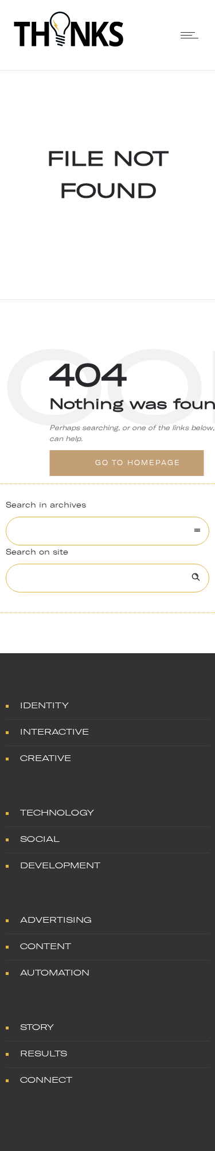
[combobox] (107, 531)
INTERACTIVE (54, 732)
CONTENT (45, 946)
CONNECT (46, 1080)
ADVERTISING (56, 920)
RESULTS (43, 1054)
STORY (37, 1027)
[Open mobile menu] (192, 35)
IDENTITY (44, 706)
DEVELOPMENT (60, 866)
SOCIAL (40, 839)
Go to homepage (138, 463)
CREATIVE (45, 758)
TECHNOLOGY (57, 813)
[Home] (68, 45)
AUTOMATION (54, 973)
